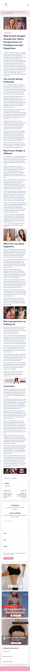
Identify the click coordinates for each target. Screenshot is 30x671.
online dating (14, 478)
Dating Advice (7, 32)
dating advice (6, 478)
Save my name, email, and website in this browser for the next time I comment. (14, 554)
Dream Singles (6, 651)
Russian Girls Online (7, 656)
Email (5, 540)
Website (5, 546)
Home (3, 12)
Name (5, 533)
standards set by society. (14, 118)
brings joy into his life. (15, 376)
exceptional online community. (18, 466)
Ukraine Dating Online (8, 661)
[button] (8, 485)
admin (7, 483)
